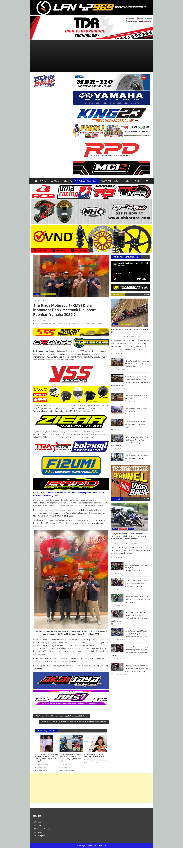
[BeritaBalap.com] (36, 181)
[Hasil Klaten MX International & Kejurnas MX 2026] (129, 312)
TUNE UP (117, 181)
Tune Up (131, 528)
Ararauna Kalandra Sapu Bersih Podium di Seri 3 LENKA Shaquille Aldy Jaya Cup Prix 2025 (71, 757)
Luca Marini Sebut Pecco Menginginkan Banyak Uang (94, 755)
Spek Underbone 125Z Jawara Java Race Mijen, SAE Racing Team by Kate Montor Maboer (137, 599)
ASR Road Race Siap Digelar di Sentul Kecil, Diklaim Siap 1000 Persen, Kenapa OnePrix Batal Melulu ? (46, 757)
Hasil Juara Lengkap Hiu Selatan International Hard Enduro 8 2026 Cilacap (135, 424)
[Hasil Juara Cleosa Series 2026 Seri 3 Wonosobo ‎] (117, 396)
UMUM (137, 181)
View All (146, 294)
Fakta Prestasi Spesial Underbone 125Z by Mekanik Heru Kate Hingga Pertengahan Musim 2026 (136, 568)
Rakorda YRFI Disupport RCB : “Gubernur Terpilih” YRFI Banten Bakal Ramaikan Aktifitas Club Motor (73, 722)
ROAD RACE (54, 181)
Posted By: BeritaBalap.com (42, 321)
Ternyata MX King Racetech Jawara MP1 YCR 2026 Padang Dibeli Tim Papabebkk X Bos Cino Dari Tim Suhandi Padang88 (130, 536)
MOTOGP (43, 181)
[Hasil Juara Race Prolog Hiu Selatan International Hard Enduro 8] (117, 457)
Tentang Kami (41, 836)
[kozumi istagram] (71, 446)
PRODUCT (127, 181)
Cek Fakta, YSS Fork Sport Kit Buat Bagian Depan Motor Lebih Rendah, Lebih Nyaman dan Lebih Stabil (136, 668)
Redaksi (39, 832)
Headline (36, 294)
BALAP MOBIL (106, 181)
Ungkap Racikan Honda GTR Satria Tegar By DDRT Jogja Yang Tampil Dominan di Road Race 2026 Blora (136, 634)
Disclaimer (40, 822)
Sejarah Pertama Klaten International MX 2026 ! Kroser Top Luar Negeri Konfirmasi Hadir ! (137, 364)
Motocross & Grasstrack (48, 294)
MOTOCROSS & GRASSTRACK (86, 181)
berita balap (38, 323)
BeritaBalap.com (41, 767)
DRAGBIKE (68, 181)
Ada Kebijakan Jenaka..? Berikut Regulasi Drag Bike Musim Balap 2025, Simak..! (62, 716)
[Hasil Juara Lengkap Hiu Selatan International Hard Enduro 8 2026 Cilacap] (117, 422)
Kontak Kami (41, 825)
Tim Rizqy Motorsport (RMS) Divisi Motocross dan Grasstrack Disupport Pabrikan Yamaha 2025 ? (79, 323)
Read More (116, 354)
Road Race (123, 528)
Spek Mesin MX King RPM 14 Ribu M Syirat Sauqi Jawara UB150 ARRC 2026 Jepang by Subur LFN (136, 583)
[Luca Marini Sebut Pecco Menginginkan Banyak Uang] (95, 743)
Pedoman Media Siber (44, 829)
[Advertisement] (91, 56)
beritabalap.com (46, 323)
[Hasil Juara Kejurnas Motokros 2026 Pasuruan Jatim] (117, 409)
